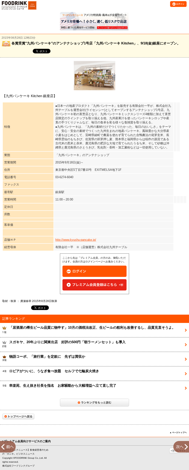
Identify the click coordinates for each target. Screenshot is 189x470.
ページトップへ (178, 432)
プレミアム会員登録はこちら (94, 284)
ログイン (94, 271)
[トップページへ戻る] (18, 416)
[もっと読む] (94, 402)
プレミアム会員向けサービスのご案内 (27, 441)
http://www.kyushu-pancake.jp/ (75, 239)
